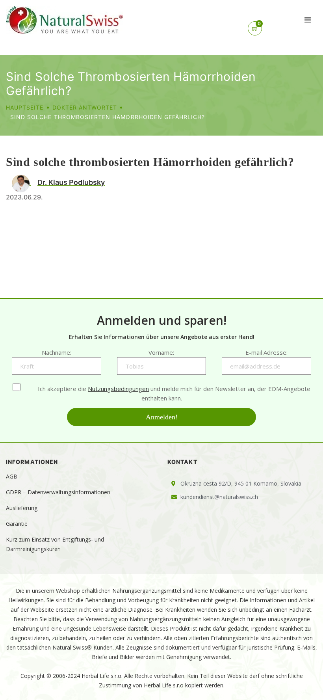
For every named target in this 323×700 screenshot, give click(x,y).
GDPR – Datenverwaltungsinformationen (58, 492)
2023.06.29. (24, 197)
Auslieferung (21, 508)
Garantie (17, 523)
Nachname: (56, 352)
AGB (11, 476)
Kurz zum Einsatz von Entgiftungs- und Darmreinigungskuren (55, 544)
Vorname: (161, 352)
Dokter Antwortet (84, 107)
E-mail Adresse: (266, 352)
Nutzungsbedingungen (118, 389)
